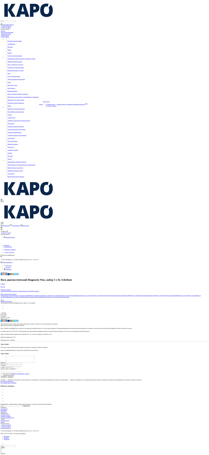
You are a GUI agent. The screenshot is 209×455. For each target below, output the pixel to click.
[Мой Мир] (6, 274)
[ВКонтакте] (2, 274)
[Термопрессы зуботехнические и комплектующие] (23, 57)
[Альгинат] (23, 154)
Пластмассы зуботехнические (67, 295)
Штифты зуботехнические (35, 295)
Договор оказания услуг (7, 417)
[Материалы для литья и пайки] (23, 98)
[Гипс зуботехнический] (23, 75)
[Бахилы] (23, 51)
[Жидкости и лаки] (23, 84)
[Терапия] (23, 151)
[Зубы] (23, 72)
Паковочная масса (150, 295)
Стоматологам (27, 291)
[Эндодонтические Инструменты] (23, 128)
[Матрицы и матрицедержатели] (23, 107)
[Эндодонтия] (23, 137)
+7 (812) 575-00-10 (6, 26)
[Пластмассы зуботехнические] (23, 66)
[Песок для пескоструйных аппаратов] (23, 92)
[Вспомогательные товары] (23, 39)
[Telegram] (18, 274)
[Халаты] (23, 157)
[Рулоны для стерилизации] (23, 54)
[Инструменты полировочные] (23, 110)
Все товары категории (7, 381)
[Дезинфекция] (23, 42)
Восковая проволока (6, 301)
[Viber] (11, 274)
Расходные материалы (7, 291)
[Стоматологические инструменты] (23, 134)
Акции (2, 422)
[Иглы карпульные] (23, 140)
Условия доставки (6, 416)
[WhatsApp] (13, 274)
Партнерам (4, 410)
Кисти (126, 295)
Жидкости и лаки (133, 295)
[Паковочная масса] (23, 89)
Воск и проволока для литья (51, 295)
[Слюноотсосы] (23, 116)
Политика (3, 412)
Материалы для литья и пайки (15, 297)
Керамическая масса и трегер (83, 295)
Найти (2, 447)
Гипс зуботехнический (100, 295)
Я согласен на (16, 373)
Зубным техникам (18, 291)
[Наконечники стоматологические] (23, 160)
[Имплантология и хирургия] (23, 166)
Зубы (93, 295)
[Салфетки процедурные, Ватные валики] (23, 119)
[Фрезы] (23, 104)
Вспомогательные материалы (32, 297)
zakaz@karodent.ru (7, 262)
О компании (4, 409)
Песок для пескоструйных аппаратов (166, 295)
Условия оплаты (5, 414)
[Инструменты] (23, 87)
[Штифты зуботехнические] (23, 60)
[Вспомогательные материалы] (23, 101)
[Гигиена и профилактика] (23, 131)
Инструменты (141, 295)
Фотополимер (65, 297)
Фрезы (42, 297)
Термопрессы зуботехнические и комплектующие (14, 295)
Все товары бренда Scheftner (8, 383)
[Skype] (15, 274)
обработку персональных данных (20, 373)
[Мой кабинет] (1, 200)
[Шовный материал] (23, 143)
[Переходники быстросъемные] (23, 175)
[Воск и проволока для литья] (23, 63)
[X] (8, 274)
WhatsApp (8, 269)
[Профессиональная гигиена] (23, 169)
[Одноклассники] (4, 274)
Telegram (8, 267)
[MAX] (5, 443)
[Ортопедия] (23, 145)
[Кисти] (23, 81)
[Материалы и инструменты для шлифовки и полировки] (23, 95)
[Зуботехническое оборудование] (23, 78)
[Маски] (23, 48)
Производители (5, 420)
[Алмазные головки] (23, 148)
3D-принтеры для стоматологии (53, 297)
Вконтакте (9, 265)
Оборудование (35, 291)
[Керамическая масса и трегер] (23, 69)
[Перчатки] (23, 45)
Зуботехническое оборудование (116, 295)
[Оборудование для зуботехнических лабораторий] (23, 163)
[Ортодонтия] (23, 122)
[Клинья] (23, 113)
